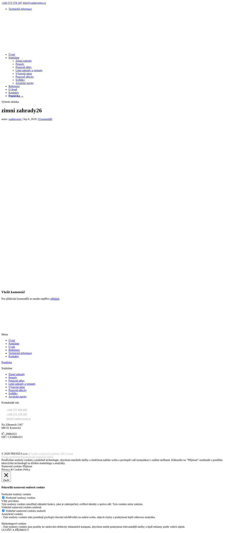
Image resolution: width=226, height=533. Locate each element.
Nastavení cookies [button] (11, 466)
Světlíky (20, 79)
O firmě (12, 89)
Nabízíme (13, 57)
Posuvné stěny (24, 67)
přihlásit (54, 298)
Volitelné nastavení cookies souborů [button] (21, 507)
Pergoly (20, 64)
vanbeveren (14, 119)
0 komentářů (45, 119)
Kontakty (13, 92)
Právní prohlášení (11, 456)
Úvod (11, 54)
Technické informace (20, 8)
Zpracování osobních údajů (38, 456)
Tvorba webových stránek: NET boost (51, 453)
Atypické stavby (25, 83)
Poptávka (6, 362)
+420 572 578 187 (11, 2)
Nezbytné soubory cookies (20, 497)
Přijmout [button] (27, 466)
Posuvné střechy (25, 76)
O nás (11, 346)
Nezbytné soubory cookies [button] (16, 494)
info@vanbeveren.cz (19, 418)
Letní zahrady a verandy (29, 70)
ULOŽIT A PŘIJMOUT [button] (15, 529)
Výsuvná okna (24, 73)
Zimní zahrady (24, 60)
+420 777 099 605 (17, 409)
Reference (14, 86)
